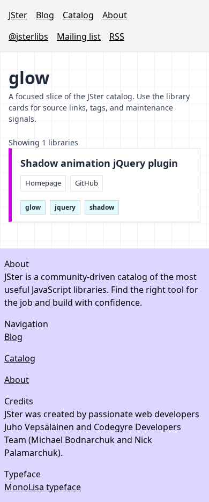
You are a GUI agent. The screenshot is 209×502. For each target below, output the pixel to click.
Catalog (78, 15)
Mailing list (79, 36)
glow (33, 207)
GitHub (86, 183)
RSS (116, 36)
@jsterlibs (28, 36)
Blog (45, 15)
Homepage (43, 183)
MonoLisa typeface (42, 487)
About (114, 15)
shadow (101, 207)
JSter (18, 15)
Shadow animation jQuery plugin (99, 163)
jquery (65, 207)
